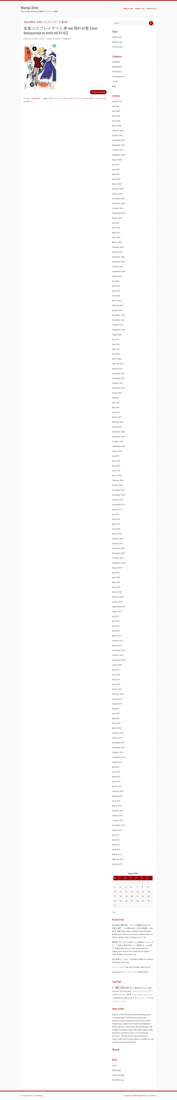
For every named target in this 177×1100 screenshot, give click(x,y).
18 (121, 896)
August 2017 (117, 611)
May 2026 (116, 116)
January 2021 (117, 427)
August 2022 (117, 335)
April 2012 (116, 849)
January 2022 (117, 369)
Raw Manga (38, 1096)
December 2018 (118, 548)
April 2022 (116, 354)
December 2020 (118, 432)
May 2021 (116, 407)
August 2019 (117, 509)
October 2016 (117, 655)
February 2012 (117, 859)
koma (140, 988)
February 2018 (117, 597)
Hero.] (132, 988)
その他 (115, 81)
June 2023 (116, 286)
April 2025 (116, 179)
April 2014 (116, 781)
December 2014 (118, 743)
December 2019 (118, 490)
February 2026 (117, 131)
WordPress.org (118, 1080)
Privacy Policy (117, 47)
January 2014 (117, 796)
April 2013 (116, 801)
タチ (129, 994)
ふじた (140, 991)
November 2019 (118, 495)
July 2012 (115, 835)
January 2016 (117, 699)
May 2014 (116, 777)
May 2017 (116, 626)
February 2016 (117, 694)
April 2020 (116, 471)
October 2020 (117, 441)
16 (149, 892)
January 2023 (117, 310)
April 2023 (116, 296)
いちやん (134, 991)
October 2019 (117, 500)
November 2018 (118, 553)
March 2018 (116, 592)
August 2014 (117, 762)
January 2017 (117, 645)
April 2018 (116, 587)
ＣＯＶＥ (136, 998)
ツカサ (134, 995)
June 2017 (116, 621)
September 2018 (118, 563)
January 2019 (117, 543)
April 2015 (116, 723)
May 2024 (116, 233)
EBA (127, 987)
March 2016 (116, 689)
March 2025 (116, 184)
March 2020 (116, 475)
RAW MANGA (35, 98)
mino (145, 988)
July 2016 (115, 670)
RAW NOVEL (116, 72)
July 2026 (115, 106)
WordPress (152, 1096)
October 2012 (117, 820)
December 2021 (118, 373)
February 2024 (117, 247)
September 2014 (118, 757)
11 (121, 892)
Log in (114, 1065)
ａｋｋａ (115, 1001)
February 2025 (117, 189)
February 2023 (117, 305)
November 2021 (118, 378)
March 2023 (116, 301)
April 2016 (116, 684)
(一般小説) (118, 987)
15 (143, 892)
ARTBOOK (116, 62)
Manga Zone (29, 7)
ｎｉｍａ (122, 1001)
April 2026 (116, 121)
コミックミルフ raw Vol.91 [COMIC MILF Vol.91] (131, 967)
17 (115, 896)
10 (115, 892)
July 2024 (115, 223)
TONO (125, 991)
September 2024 (118, 213)
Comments (118, 1075)
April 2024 (116, 237)
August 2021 (117, 393)
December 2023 (118, 257)
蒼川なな (30, 101)
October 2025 (117, 150)
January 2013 (117, 815)
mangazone (67, 39)
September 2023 (118, 271)
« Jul (113, 912)
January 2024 (117, 252)
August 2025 (117, 160)
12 (126, 892)
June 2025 (116, 169)
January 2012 (117, 864)
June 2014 (116, 772)
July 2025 (115, 165)
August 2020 (117, 451)
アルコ (145, 991)
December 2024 (118, 199)
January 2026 (117, 135)
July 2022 (115, 339)
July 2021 (115, 398)
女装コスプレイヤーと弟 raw (78, 98)
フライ (140, 995)
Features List (151, 8)
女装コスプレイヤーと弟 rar (58, 98)
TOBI (120, 991)
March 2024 (116, 242)
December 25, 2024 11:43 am (34, 39)
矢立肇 (130, 998)
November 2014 (118, 747)
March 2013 (116, 806)
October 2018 (117, 558)
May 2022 (116, 349)
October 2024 (117, 208)
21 (137, 896)
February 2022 (117, 364)
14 (137, 892)
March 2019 (116, 534)
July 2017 (115, 616)
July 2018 (115, 573)
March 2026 (116, 126)
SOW (113, 991)
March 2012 (116, 854)
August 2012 (117, 830)
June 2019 (116, 519)
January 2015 (117, 738)
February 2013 (117, 811)
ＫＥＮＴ (143, 998)
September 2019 (118, 505)
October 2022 (117, 325)
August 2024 (117, 218)
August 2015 (117, 704)
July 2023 (115, 281)
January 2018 (117, 602)
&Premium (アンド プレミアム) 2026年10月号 (130, 972)
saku (150, 988)
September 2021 (118, 388)
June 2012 (116, 840)
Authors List (140, 8)
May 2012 (116, 845)
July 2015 (115, 709)
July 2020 (115, 456)
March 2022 (116, 359)
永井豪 (125, 998)
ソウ (124, 994)
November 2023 (118, 262)
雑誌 (114, 86)
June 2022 (116, 344)
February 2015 (117, 733)
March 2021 (116, 417)
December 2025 (118, 140)
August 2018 (117, 568)
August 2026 (117, 101)
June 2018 (116, 577)
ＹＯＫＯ (149, 998)
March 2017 (116, 636)
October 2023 (117, 267)
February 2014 (117, 791)
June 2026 (116, 111)
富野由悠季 (117, 998)
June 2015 (116, 713)
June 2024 (116, 228)
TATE (117, 991)
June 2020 (116, 461)
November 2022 (118, 320)
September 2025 (118, 155)
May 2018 (116, 582)
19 (126, 896)
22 (143, 896)
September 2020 (118, 446)
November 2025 (118, 145)
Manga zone (128, 8)
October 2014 (117, 752)
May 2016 (116, 679)
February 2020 (117, 480)
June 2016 (116, 675)
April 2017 (116, 631)
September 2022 (118, 330)
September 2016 (118, 660)
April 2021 (116, 412)
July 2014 (115, 767)
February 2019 (117, 539)
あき (129, 991)
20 (132, 896)
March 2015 (116, 728)
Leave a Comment (53, 39)
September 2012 (118, 825)
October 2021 (117, 383)
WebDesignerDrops (140, 1096)
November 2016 (118, 650)
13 (132, 892)
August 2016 (117, 665)
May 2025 (116, 174)
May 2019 (116, 524)
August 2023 (117, 276)
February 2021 (117, 422)
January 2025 (117, 194)
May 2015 (116, 718)
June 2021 (116, 403)
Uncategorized (118, 77)
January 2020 (117, 485)
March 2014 (116, 786)
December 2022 (118, 315)
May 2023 (116, 291)
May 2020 (116, 466)
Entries (116, 1070)
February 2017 (117, 641)
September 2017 (118, 607)
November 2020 (118, 437)
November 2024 (118, 203)
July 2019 (115, 514)
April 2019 (116, 529)
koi (136, 987)
